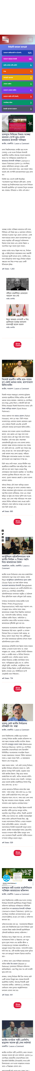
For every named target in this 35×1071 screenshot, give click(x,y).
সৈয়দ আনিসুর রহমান (9, 409)
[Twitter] (3, 534)
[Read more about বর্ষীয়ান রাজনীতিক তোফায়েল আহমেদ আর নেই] (17, 284)
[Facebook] (3, 530)
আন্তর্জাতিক (5, 566)
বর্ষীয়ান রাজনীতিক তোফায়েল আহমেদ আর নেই (17, 294)
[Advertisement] (17, 17)
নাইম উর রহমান (12, 964)
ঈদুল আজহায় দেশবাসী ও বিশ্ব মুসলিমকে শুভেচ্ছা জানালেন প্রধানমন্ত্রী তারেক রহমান (17, 322)
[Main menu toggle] (30, 39)
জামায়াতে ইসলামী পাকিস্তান (11, 161)
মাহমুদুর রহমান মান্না (15, 744)
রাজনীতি (10, 144)
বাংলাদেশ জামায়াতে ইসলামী (11, 585)
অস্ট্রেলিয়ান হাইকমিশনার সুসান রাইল (18, 580)
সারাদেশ (10, 389)
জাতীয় (4, 144)
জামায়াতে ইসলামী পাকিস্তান (21, 908)
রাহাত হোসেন (19, 416)
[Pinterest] (3, 537)
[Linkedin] (3, 540)
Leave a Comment (22, 144)
